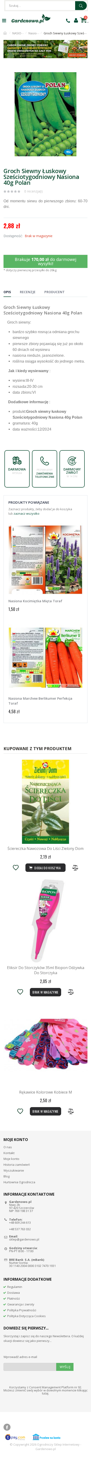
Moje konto (11, 1159)
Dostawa (13, 1292)
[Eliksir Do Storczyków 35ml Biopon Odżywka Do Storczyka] (46, 921)
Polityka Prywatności (21, 1310)
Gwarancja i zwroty (20, 1304)
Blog (7, 1176)
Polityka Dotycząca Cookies (26, 1316)
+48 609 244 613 (20, 1222)
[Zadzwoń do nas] (68, 20)
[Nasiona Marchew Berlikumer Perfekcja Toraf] (45, 657)
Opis (7, 292)
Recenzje (27, 292)
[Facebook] (7, 1427)
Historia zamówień (17, 1164)
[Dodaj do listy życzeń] (16, 867)
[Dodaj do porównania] (75, 867)
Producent (54, 292)
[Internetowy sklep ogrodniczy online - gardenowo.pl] (31, 18)
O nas (8, 1147)
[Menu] (4, 20)
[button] (83, 71)
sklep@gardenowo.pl (24, 1239)
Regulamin (14, 1287)
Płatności (13, 1298)
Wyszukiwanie (14, 1170)
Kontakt (9, 1153)
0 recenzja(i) (33, 191)
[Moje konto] (76, 20)
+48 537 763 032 (20, 1229)
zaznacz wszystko (26, 513)
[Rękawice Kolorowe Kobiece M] (46, 1045)
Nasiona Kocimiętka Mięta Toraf (35, 601)
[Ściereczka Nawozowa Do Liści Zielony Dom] (46, 802)
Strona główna (5, 33)
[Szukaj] (81, 5)
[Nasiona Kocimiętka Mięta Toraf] (45, 560)
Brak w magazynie (45, 992)
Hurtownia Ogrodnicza (19, 1182)
